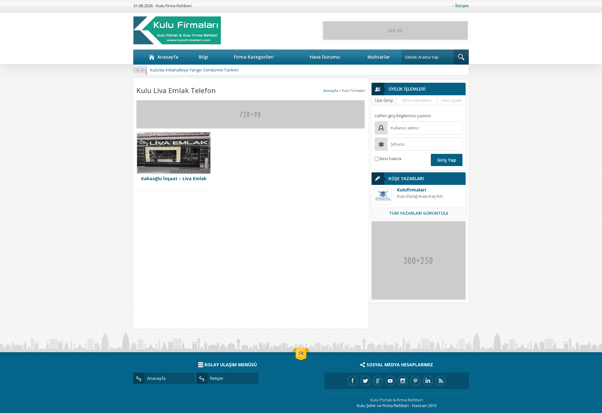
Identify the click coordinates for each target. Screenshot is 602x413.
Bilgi (203, 57)
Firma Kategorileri (254, 57)
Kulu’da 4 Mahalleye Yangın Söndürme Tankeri (194, 70)
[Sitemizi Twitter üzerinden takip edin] (365, 380)
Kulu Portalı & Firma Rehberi (396, 400)
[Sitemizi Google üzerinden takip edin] (378, 380)
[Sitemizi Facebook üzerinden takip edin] (352, 380)
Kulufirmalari (411, 190)
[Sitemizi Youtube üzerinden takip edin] (390, 380)
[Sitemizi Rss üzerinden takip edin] (440, 380)
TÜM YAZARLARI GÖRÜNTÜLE (418, 213)
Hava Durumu (325, 57)
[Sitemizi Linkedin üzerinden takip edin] (428, 380)
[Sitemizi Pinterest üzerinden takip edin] (415, 380)
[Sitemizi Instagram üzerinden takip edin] (403, 380)
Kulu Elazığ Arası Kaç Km (420, 196)
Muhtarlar (378, 57)
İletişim (462, 5)
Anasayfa (167, 57)
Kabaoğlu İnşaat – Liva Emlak (174, 178)
